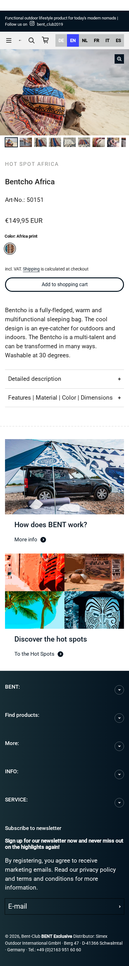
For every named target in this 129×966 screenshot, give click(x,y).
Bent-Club (30, 936)
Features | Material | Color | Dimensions (60, 397)
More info (25, 539)
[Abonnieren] (120, 906)
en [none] (73, 40)
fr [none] (96, 40)
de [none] (61, 40)
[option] (61, 40)
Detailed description (34, 378)
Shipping (31, 269)
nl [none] (85, 40)
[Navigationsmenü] (9, 40)
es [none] (118, 40)
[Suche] (31, 40)
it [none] (108, 40)
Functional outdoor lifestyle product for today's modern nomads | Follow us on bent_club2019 (61, 21)
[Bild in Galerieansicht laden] (12, 142)
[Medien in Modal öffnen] (119, 59)
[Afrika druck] (10, 249)
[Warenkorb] (45, 40)
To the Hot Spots (34, 654)
